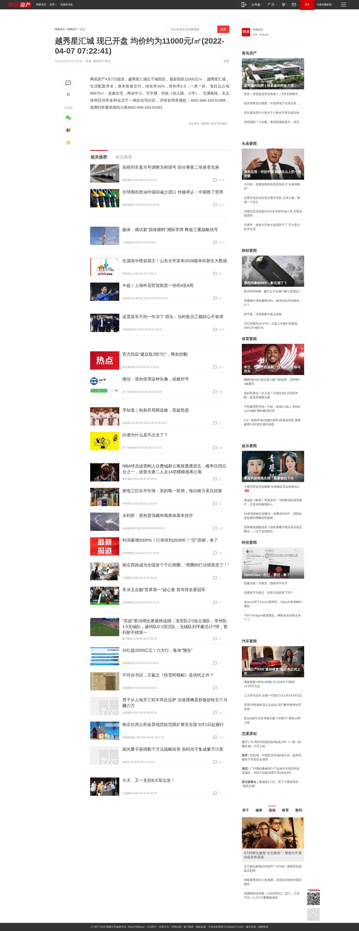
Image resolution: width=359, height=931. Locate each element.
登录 (307, 4)
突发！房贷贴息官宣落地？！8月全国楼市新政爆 (273, 94)
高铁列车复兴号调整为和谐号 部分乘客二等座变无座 (170, 167)
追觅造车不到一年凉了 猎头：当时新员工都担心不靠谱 (172, 316)
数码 (298, 810)
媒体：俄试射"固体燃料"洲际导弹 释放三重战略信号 (170, 229)
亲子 (245, 810)
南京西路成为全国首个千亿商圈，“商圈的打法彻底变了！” (175, 565)
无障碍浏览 (66, 4)
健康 (259, 810)
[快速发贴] (68, 83)
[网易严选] (271, 4)
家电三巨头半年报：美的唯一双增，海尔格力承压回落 (172, 490)
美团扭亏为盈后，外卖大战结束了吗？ (268, 592)
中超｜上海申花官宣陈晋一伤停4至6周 (157, 285)
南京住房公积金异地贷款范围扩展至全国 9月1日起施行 (173, 724)
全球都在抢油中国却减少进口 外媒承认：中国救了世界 (172, 192)
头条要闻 (249, 143)
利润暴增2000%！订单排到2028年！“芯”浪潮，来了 (170, 540)
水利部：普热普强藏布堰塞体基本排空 (157, 515)
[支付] (284, 4)
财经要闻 (249, 250)
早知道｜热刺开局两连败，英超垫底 (155, 410)
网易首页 (41, 4)
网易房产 (72, 29)
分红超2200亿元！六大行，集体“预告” (157, 650)
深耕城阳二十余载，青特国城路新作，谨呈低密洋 (273, 122)
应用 (51, 4)
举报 (226, 61)
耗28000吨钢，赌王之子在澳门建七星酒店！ (273, 291)
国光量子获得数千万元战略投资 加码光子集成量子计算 (172, 749)
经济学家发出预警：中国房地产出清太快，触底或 (273, 103)
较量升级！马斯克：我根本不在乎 (266, 583)
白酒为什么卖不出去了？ (145, 435)
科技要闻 (249, 542)
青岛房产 (249, 53)
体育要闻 (249, 339)
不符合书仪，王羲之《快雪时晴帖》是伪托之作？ (168, 675)
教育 (285, 810)
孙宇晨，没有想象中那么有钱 (263, 314)
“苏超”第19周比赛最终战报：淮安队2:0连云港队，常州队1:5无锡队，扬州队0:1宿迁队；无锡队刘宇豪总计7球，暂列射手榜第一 (175, 627)
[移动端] (244, 4)
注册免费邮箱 (324, 4)
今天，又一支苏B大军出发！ (148, 780)
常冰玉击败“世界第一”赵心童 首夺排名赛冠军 (163, 589)
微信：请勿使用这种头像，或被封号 (155, 379)
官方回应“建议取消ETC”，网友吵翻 (154, 354)
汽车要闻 (249, 641)
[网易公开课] (257, 4)
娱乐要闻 (249, 446)
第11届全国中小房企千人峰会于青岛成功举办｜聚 (273, 112)
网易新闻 (258, 29)
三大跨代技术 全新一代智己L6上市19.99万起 (273, 695)
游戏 (272, 810)
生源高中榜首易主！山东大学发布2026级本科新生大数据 (174, 260)
